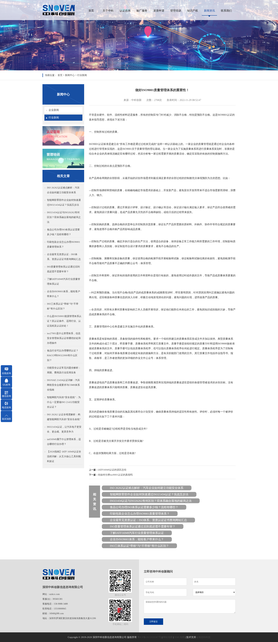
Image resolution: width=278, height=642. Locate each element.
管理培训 (175, 10)
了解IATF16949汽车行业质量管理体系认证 (63, 281)
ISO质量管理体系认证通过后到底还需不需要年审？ (63, 269)
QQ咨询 (6, 384)
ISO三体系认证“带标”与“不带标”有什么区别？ (62, 306)
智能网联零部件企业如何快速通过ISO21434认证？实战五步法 (64, 202)
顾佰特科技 (204, 637)
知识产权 (192, 10)
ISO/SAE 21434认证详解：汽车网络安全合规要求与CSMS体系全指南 (63, 385)
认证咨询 (125, 10)
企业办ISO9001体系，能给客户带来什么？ (63, 294)
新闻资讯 (209, 10)
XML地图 (179, 637)
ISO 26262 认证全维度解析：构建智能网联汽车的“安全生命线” (64, 417)
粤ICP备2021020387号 (149, 637)
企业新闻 (54, 110)
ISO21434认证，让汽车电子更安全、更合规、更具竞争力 (64, 429)
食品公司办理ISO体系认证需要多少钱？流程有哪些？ (63, 232)
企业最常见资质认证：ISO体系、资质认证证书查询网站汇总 (64, 256)
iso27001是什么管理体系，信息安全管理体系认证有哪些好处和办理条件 (64, 338)
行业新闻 (82, 75)
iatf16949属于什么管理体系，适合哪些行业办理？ (64, 441)
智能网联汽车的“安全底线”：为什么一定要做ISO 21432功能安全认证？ (64, 402)
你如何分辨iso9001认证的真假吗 (115, 474)
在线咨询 (6, 373)
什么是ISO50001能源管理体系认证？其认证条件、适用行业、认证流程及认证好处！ (64, 321)
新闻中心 (70, 75)
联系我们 (226, 10)
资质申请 (158, 10)
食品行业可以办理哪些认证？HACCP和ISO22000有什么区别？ (62, 355)
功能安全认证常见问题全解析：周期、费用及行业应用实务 (64, 370)
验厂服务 (141, 10)
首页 (91, 10)
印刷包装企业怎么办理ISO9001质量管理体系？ (63, 244)
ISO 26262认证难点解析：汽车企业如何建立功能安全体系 (63, 190)
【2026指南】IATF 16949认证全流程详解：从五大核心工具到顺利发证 (64, 456)
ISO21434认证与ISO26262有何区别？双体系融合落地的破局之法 (64, 217)
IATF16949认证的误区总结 (112, 469)
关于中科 (108, 10)
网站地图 (168, 637)
